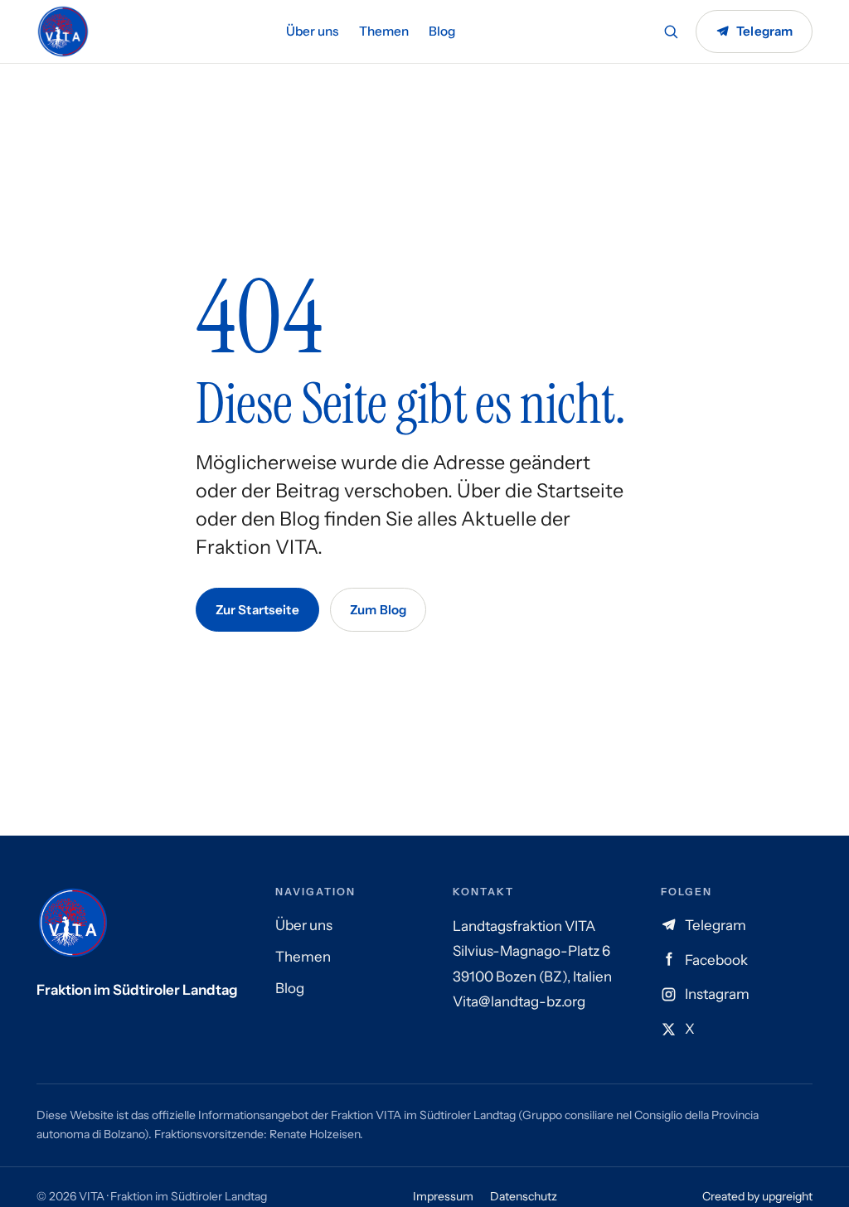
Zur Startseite (257, 610)
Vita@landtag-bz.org (519, 1001)
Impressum (443, 1196)
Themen (384, 31)
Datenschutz (523, 1196)
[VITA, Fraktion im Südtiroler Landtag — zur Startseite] (63, 31)
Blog (442, 31)
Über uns (312, 31)
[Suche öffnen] (671, 31)
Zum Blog (378, 610)
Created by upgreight (757, 1196)
